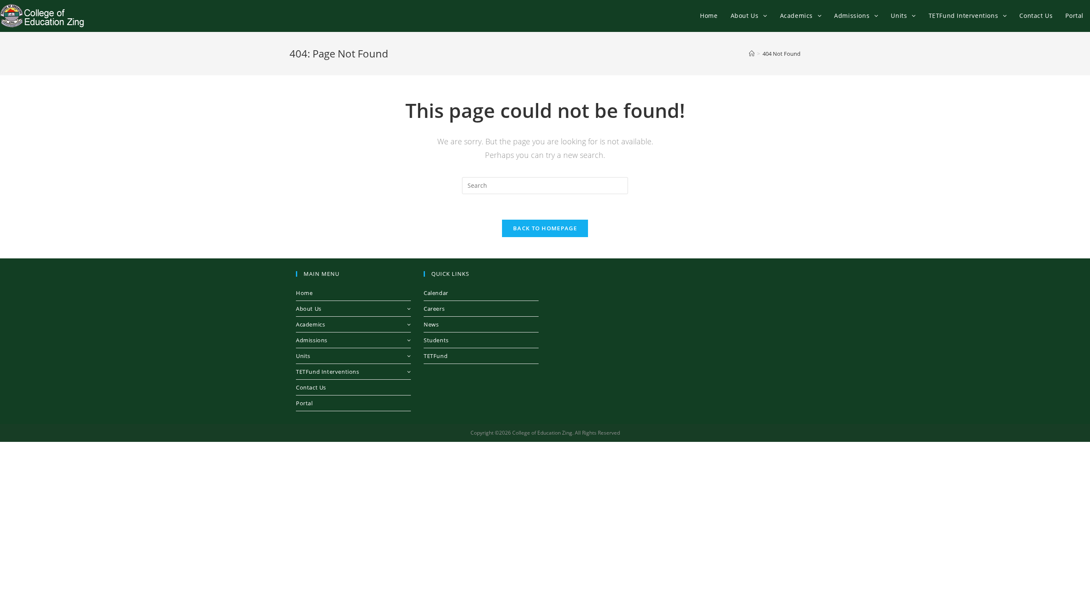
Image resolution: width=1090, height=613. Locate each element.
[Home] (751, 53)
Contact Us (311, 387)
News (431, 324)
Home (304, 293)
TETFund (435, 356)
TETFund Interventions (327, 371)
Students (436, 340)
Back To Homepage (545, 228)
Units (303, 356)
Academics (310, 324)
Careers (434, 308)
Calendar (436, 293)
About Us (308, 308)
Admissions (311, 340)
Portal (304, 403)
